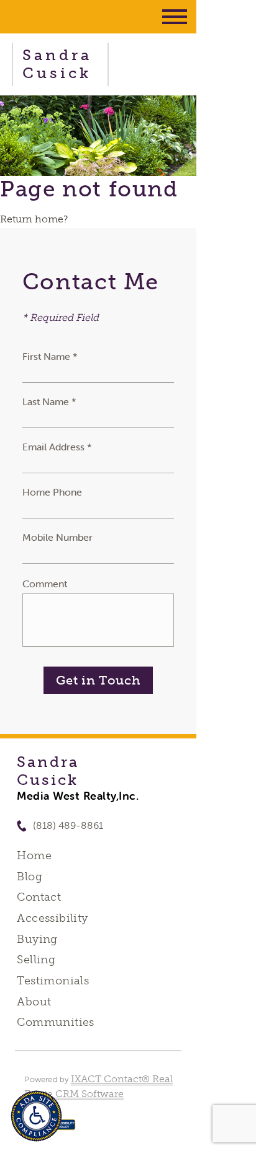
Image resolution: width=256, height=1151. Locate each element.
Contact (39, 897)
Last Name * (49, 401)
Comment (44, 583)
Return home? (34, 219)
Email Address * (57, 446)
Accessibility (52, 918)
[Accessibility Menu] (36, 1116)
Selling (36, 959)
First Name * (50, 356)
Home (34, 855)
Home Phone (52, 492)
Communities (55, 1022)
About (34, 1002)
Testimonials (53, 980)
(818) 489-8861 (68, 825)
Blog (29, 876)
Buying (37, 939)
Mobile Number (57, 537)
